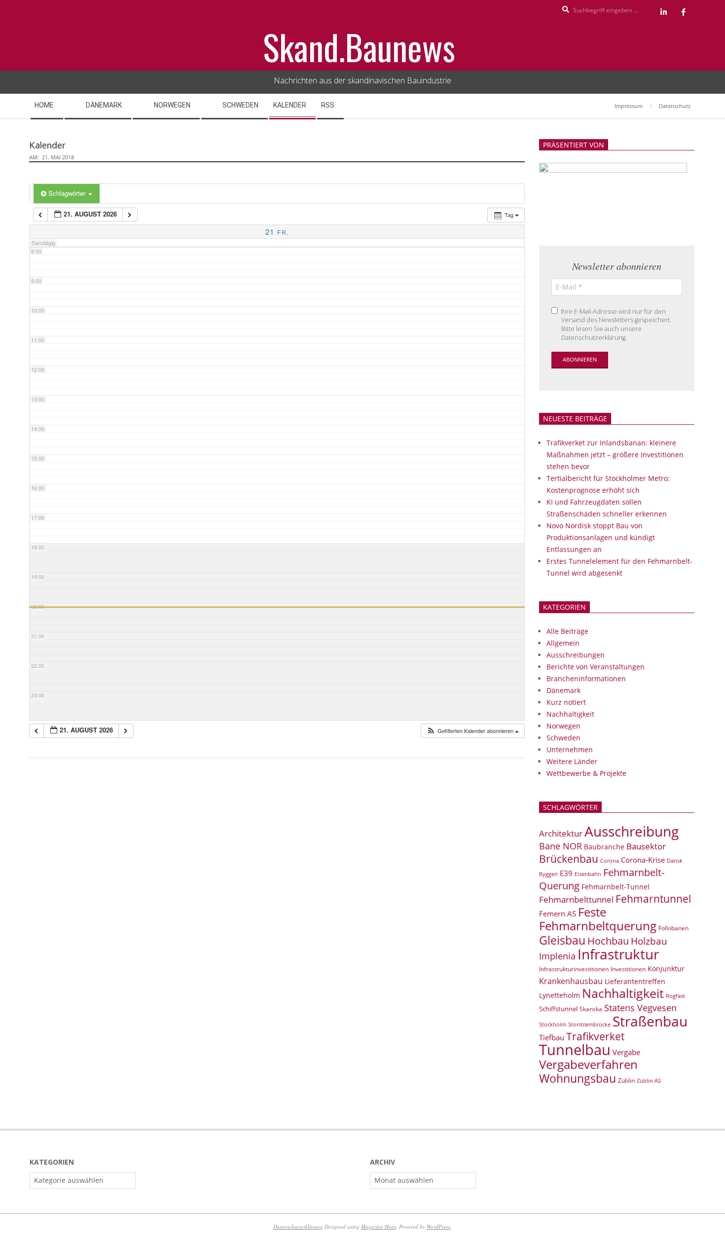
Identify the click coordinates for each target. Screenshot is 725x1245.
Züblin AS (649, 1080)
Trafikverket (595, 1036)
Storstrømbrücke (589, 1024)
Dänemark (563, 690)
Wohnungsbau (577, 1078)
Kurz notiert (566, 702)
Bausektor (646, 846)
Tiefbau (551, 1037)
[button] (472, 730)
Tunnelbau (575, 1050)
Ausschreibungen (575, 654)
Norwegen (563, 726)
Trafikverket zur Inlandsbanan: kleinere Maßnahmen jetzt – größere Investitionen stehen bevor (615, 454)
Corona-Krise (643, 860)
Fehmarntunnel (653, 899)
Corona (609, 860)
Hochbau (608, 941)
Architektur (560, 833)
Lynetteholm (559, 995)
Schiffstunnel (558, 1008)
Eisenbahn (588, 874)
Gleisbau (562, 940)
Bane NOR (560, 846)
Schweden (563, 737)
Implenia (557, 956)
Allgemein (563, 643)
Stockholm (552, 1024)
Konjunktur (666, 968)
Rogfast (675, 995)
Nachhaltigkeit (570, 714)
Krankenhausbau (571, 981)
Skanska (591, 1009)
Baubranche (604, 846)
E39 (566, 873)
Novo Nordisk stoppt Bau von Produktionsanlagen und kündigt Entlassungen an (600, 537)
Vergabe (626, 1052)
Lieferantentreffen (635, 981)
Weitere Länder (571, 761)
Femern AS (557, 913)
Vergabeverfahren (588, 1064)
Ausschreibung (631, 831)
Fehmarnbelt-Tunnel (615, 886)
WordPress (438, 1226)
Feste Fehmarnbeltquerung (597, 919)
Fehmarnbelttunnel (576, 899)
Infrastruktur (618, 954)
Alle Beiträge (567, 631)
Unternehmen (569, 749)
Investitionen (628, 969)
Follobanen (673, 928)
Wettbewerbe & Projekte (586, 773)
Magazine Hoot (378, 1226)
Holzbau (649, 941)
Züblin (626, 1080)
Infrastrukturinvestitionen (574, 969)
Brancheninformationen (586, 678)
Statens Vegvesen (640, 1008)
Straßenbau (650, 1021)
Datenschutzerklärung (298, 1226)
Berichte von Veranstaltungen (595, 666)
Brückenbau (568, 859)
